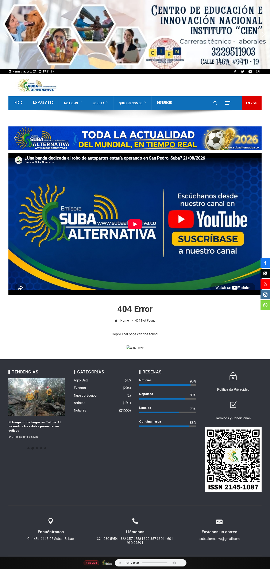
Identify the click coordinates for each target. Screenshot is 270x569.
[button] (6, 34)
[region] (135, 34)
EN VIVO (251, 103)
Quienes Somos (131, 103)
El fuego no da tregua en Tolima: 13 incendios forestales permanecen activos (34, 426)
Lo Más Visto (43, 102)
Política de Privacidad (233, 390)
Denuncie (164, 102)
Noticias (71, 103)
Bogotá (98, 103)
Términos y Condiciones (233, 418)
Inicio (18, 102)
